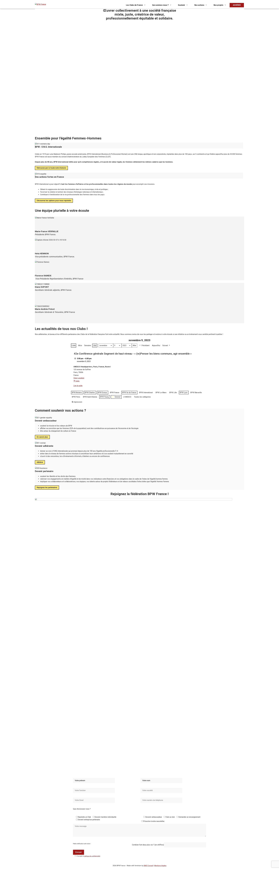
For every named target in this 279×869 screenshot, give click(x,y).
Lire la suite (77, 386)
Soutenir (181, 5)
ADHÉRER (237, 5)
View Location (78, 378)
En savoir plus (42, 437)
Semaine (87, 345)
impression (76, 402)
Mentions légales (160, 866)
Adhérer (40, 462)
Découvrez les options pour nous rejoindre (54, 201)
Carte (77, 381)
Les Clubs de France (134, 5)
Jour (94, 345)
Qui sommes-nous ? (160, 5)
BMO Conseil (148, 866)
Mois (80, 345)
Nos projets (218, 5)
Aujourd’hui (156, 345)
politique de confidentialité (92, 856)
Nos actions (199, 5)
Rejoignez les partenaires (47, 487)
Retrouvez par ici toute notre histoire (51, 168)
